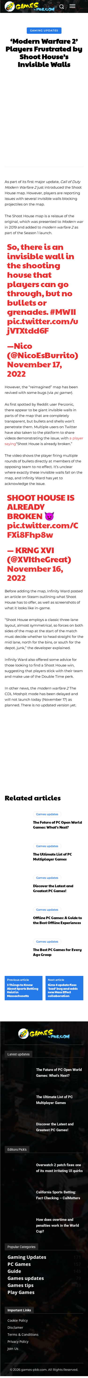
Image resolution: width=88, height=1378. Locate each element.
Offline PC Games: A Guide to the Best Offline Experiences (57, 920)
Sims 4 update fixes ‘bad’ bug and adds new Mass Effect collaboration (63, 990)
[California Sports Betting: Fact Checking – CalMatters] (20, 1195)
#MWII (63, 311)
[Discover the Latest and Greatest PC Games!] (16, 884)
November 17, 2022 (34, 368)
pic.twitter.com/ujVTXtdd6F (42, 325)
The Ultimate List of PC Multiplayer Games (52, 856)
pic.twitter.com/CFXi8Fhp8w (42, 529)
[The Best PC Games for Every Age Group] (16, 947)
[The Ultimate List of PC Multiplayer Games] (16, 852)
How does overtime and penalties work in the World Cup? (57, 1225)
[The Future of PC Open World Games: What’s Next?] (16, 820)
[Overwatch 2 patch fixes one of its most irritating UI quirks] (20, 1168)
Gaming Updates (44, 30)
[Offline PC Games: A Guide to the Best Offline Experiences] (16, 916)
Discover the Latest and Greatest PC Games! (53, 888)
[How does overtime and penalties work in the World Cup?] (20, 1223)
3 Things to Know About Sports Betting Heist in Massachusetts (22, 990)
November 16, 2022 (35, 572)
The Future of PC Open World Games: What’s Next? (57, 825)
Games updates (47, 814)
